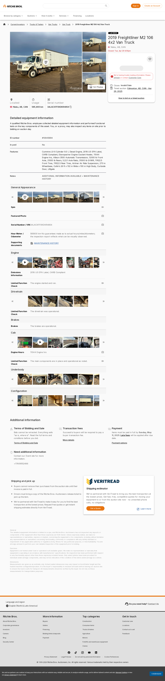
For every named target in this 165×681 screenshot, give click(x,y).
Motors (85, 638)
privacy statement (10, 675)
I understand (156, 674)
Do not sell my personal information (87, 657)
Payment (46, 638)
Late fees (125, 435)
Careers (6, 634)
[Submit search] (106, 5)
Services (62, 16)
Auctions (31, 16)
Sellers (45, 625)
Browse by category (12, 16)
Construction (87, 621)
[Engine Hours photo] (102, 352)
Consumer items (88, 625)
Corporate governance (11, 625)
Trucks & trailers (88, 630)
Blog (4, 638)
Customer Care (135, 78)
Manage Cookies (121, 672)
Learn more (145, 509)
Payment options (119, 443)
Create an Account (152, 6)
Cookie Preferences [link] (111, 657)
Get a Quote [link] (95, 508)
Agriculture (86, 634)
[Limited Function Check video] (102, 283)
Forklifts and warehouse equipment (95, 642)
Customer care (127, 621)
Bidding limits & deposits (51, 634)
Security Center (8, 642)
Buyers (45, 621)
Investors (6, 630)
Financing (77, 16)
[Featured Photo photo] (102, 216)
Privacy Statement (50, 657)
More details (68, 440)
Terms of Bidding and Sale (26, 443)
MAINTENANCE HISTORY (46, 243)
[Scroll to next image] (103, 197)
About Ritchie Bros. (9, 621)
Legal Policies (66, 657)
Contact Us (153, 604)
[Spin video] (102, 207)
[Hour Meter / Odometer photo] (102, 233)
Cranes (85, 646)
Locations (89, 16)
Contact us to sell (128, 630)
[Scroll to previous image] (12, 197)
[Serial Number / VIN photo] (102, 224)
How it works (47, 16)
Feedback (126, 634)
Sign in (136, 6)
